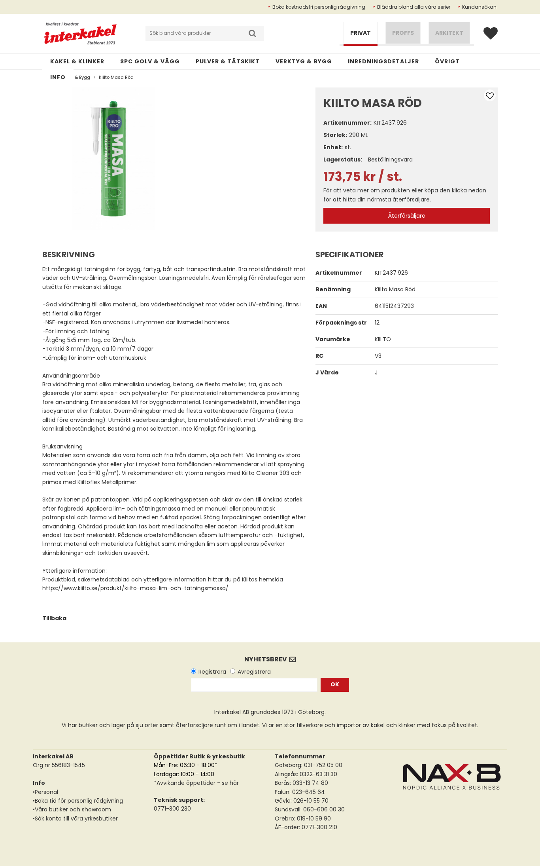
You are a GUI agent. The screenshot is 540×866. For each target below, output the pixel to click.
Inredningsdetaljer (383, 61)
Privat (360, 33)
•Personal (45, 792)
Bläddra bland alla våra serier (413, 7)
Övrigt (447, 61)
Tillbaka (54, 618)
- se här (227, 783)
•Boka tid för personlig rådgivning (78, 801)
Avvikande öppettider (186, 783)
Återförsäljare (406, 216)
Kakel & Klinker (77, 61)
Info (58, 77)
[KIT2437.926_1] (113, 158)
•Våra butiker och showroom (72, 809)
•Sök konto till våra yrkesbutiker (75, 818)
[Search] (252, 33)
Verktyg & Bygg (304, 61)
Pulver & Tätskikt (228, 61)
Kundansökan (479, 7)
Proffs (403, 33)
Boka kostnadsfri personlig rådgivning (318, 7)
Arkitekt (449, 33)
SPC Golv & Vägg (150, 61)
